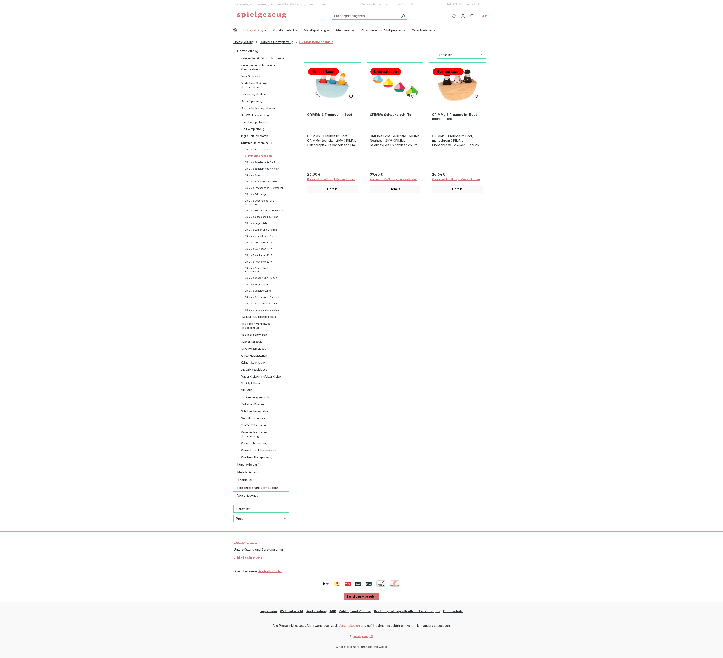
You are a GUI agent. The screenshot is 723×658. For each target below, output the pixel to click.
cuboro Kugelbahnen (254, 94)
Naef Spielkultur (251, 383)
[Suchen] (403, 16)
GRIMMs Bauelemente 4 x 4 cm (262, 168)
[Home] (238, 30)
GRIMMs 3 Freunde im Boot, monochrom (455, 117)
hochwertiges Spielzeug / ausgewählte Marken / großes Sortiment (280, 4)
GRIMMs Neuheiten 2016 (258, 242)
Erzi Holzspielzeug (252, 129)
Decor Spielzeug (251, 101)
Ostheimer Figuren (252, 404)
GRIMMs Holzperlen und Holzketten (264, 210)
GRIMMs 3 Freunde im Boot (329, 115)
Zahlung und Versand (355, 611)
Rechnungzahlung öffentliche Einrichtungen (407, 611)
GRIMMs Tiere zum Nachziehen (262, 310)
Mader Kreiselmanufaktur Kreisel (261, 376)
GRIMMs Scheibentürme (258, 290)
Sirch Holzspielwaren (254, 418)
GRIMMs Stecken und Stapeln (261, 303)
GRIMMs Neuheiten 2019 (258, 261)
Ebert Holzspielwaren (254, 122)
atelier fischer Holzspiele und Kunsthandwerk (259, 67)
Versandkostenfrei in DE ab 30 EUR (387, 4)
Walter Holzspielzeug (254, 443)
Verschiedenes (247, 495)
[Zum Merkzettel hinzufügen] (351, 96)
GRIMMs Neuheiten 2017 (258, 249)
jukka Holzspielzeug (253, 348)
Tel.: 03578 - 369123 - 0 (463, 4)
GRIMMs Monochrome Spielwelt (262, 236)
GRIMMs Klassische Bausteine (261, 217)
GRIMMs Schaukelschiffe (390, 115)
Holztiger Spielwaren (254, 334)
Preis (239, 518)
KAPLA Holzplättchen (254, 355)
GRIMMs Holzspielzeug (256, 142)
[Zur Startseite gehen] (261, 15)
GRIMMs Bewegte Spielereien (261, 181)
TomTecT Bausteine (253, 425)
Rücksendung (316, 611)
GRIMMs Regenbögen (257, 284)
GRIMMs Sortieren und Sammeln (262, 297)
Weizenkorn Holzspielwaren (258, 450)
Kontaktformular (270, 571)
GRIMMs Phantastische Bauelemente (257, 270)
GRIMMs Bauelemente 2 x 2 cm (262, 162)
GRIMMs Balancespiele (258, 155)
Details (332, 189)
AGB (333, 611)
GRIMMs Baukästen (255, 175)
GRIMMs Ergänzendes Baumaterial (264, 187)
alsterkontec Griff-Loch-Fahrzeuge (262, 58)
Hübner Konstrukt (251, 341)
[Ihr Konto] (463, 16)
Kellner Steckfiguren (253, 362)
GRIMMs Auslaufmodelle (258, 149)
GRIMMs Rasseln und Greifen (261, 278)
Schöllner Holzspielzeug (256, 411)
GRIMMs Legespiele (256, 223)
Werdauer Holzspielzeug (256, 457)
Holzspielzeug (247, 51)
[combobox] (365, 16)
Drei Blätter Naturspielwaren (258, 108)
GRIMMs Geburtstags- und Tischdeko (259, 202)
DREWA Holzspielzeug (255, 115)
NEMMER (246, 390)
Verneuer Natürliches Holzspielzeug (254, 434)
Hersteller (243, 509)
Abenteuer (244, 480)
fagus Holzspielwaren (254, 136)
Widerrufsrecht (291, 611)
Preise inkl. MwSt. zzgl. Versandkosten (331, 179)
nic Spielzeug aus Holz (255, 397)
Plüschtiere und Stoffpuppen (258, 488)
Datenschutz (453, 611)
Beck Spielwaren (251, 76)
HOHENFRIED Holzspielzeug (258, 316)
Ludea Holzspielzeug (254, 369)
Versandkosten (349, 625)
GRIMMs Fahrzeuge (255, 194)
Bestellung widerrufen (361, 596)
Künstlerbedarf (248, 464)
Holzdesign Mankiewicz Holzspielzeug (256, 325)
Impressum (268, 611)
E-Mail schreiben (247, 557)
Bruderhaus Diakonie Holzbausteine (254, 85)
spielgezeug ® (363, 636)
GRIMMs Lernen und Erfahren (261, 229)
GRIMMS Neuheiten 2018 (258, 255)
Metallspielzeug (248, 472)
